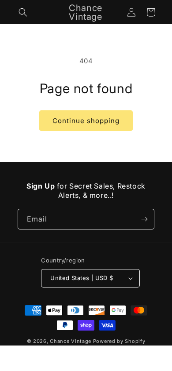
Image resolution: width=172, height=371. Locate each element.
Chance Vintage (70, 341)
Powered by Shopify (119, 341)
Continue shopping (86, 120)
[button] (23, 12)
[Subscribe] (144, 219)
